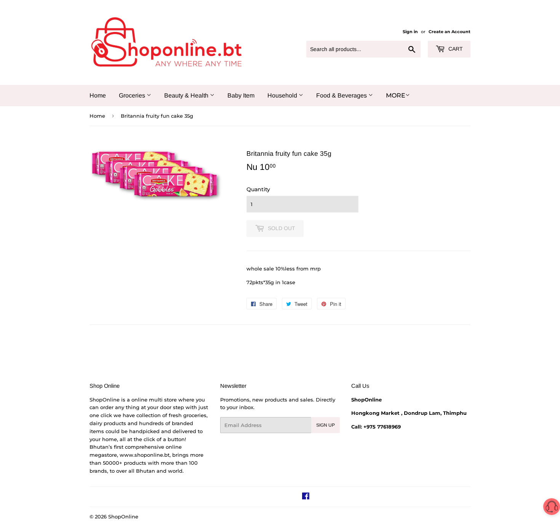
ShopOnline (123, 516)
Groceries (133, 95)
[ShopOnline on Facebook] (306, 497)
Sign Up (325, 425)
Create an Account (449, 31)
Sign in (410, 31)
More (395, 95)
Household (283, 95)
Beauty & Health (187, 95)
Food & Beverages (342, 95)
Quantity (258, 189)
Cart (455, 49)
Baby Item (240, 95)
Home (98, 95)
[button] (551, 508)
